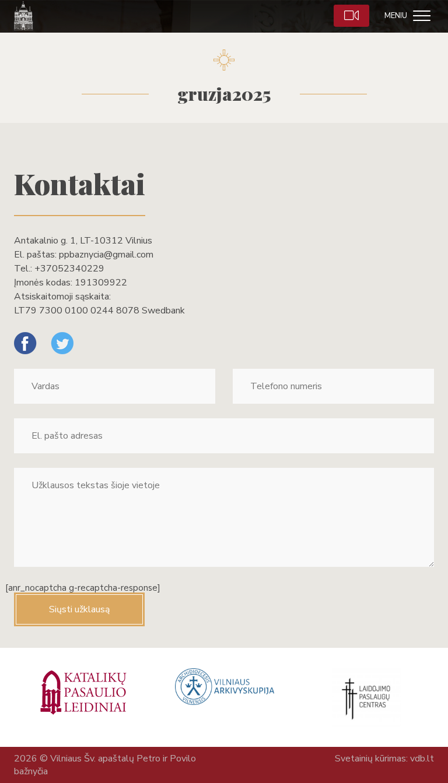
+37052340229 (69, 268)
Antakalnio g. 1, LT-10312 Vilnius (83, 240)
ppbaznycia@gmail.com (106, 254)
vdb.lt (422, 758)
